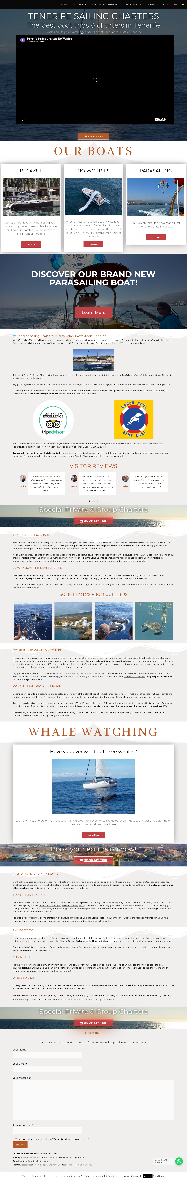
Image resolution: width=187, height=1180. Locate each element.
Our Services (131, 4)
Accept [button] (147, 1176)
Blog (166, 4)
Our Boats (79, 4)
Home (64, 4)
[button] (15, 483)
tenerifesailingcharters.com (79, 673)
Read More (159, 1176)
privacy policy (41, 1139)
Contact (152, 4)
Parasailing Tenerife (104, 4)
